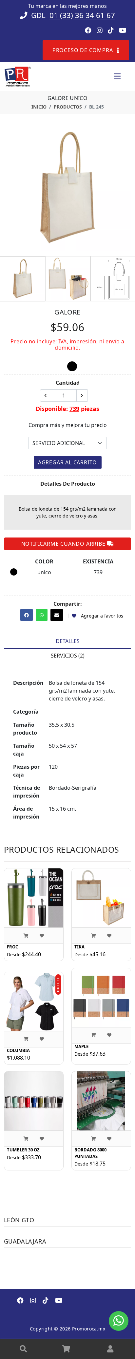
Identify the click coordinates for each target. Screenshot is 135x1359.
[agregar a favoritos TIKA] (109, 935)
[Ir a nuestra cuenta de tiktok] (110, 30)
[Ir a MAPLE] (101, 997)
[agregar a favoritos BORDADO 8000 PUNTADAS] (109, 1138)
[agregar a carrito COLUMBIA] (26, 1039)
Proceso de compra (83, 50)
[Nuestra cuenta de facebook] (20, 1301)
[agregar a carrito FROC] (26, 935)
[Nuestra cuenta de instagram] (33, 1301)
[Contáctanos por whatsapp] (118, 1320)
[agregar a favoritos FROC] (41, 935)
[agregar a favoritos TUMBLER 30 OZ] (41, 1138)
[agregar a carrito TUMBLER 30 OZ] (26, 1138)
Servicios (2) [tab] (68, 655)
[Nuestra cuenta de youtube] (59, 1301)
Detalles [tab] (68, 641)
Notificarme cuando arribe (64, 543)
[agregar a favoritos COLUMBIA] (41, 1039)
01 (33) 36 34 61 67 (82, 15)
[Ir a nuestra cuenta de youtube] (122, 30)
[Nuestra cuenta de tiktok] (45, 1301)
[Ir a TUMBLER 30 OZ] (33, 1100)
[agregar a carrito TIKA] (93, 935)
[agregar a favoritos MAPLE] (109, 1035)
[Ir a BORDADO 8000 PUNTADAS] (101, 1100)
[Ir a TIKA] (101, 897)
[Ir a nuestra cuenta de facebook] (88, 30)
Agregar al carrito (67, 462)
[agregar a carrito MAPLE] (93, 1035)
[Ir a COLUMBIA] (33, 1001)
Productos (68, 107)
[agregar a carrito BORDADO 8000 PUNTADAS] (93, 1138)
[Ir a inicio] (17, 75)
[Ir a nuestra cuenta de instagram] (99, 30)
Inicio (39, 107)
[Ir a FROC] (33, 897)
